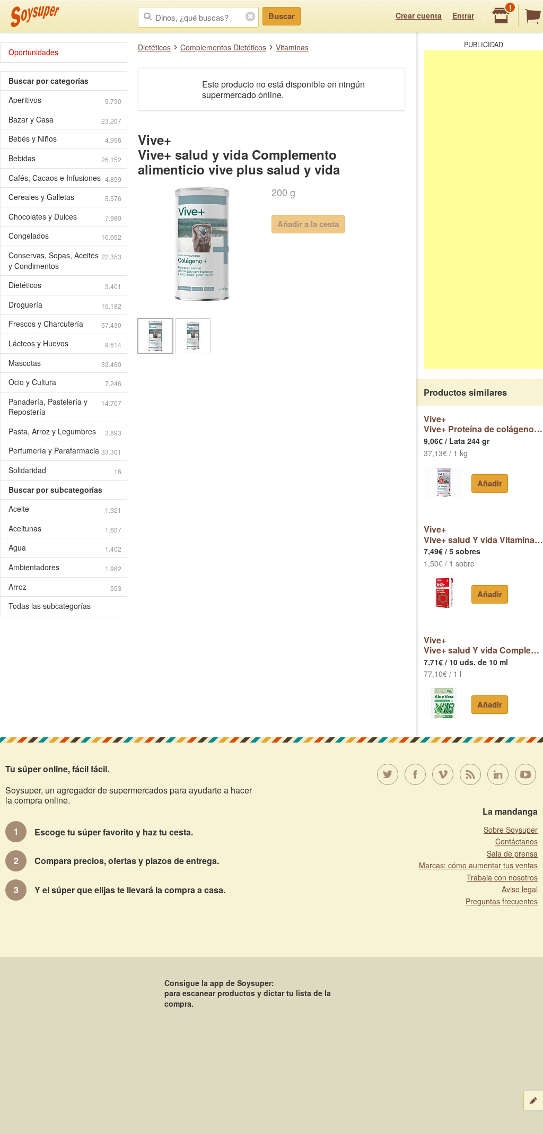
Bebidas (64, 158)
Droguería (64, 304)
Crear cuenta (419, 15)
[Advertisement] (483, 209)
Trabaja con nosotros (502, 877)
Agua (64, 547)
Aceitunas (64, 528)
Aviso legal (520, 889)
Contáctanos (516, 841)
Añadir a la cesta (308, 224)
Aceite (64, 508)
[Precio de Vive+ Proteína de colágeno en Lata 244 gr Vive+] (443, 482)
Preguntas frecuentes (502, 901)
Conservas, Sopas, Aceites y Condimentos (64, 260)
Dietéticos (154, 47)
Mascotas (64, 363)
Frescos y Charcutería (64, 323)
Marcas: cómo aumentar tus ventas (478, 865)
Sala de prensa (512, 853)
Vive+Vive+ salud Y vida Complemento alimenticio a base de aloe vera (483, 645)
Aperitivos (64, 100)
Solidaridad (64, 470)
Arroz (64, 586)
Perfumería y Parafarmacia (64, 450)
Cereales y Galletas (64, 197)
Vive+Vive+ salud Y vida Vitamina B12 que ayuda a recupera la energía (483, 534)
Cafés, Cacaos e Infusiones (64, 178)
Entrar (463, 15)
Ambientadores (64, 567)
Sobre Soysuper (511, 829)
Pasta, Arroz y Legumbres (64, 431)
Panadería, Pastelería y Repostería (64, 406)
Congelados (64, 235)
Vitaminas (292, 47)
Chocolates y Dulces (64, 216)
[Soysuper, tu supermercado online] (35, 16)
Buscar (281, 16)
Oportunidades (33, 52)
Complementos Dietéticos (223, 47)
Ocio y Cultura (64, 382)
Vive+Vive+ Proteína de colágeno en (483, 424)
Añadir (489, 483)
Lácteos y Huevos (64, 343)
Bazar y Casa (64, 119)
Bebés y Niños (64, 138)
